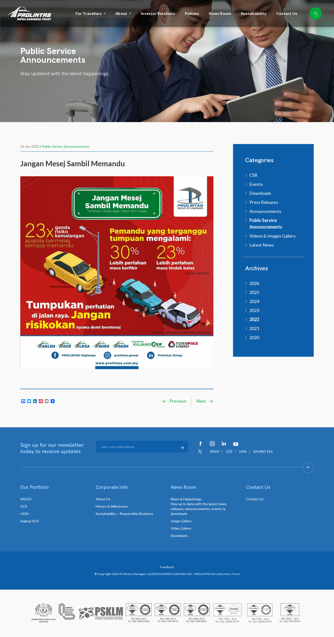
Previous (177, 401)
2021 (254, 328)
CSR (253, 175)
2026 (254, 283)
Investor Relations (158, 13)
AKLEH (214, 451)
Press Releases (263, 202)
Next (201, 401)
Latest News (261, 245)
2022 (254, 319)
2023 (254, 310)
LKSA (243, 451)
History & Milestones (112, 506)
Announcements (265, 211)
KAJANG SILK (263, 451)
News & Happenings (199, 506)
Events (256, 184)
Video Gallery (181, 528)
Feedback (167, 567)
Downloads (260, 193)
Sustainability (254, 13)
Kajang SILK (29, 521)
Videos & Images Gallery (272, 236)
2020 (254, 337)
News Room (220, 13)
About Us (103, 499)
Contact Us (286, 13)
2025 (254, 292)
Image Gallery (181, 521)
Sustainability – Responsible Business (124, 514)
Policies (192, 13)
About (121, 13)
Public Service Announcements (65, 146)
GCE (229, 451)
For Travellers (89, 13)
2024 (254, 301)
